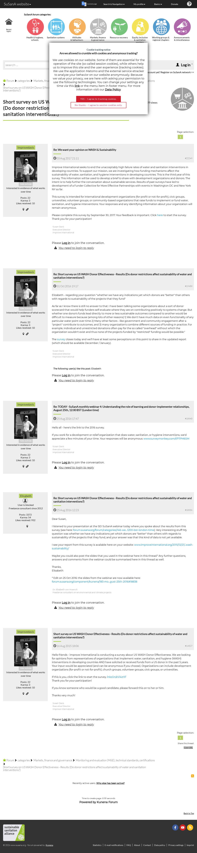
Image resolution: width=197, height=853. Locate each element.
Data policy (159, 845)
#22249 (188, 158)
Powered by (87, 802)
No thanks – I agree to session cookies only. (98, 105)
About (137, 845)
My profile (138, 4)
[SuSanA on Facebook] (175, 827)
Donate (174, 4)
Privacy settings (175, 845)
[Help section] (189, 4)
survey (61, 339)
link (77, 86)
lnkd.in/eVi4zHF (116, 677)
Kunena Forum (107, 802)
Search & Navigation (113, 4)
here (160, 215)
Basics (157, 4)
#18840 (188, 418)
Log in (66, 243)
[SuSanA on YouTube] (183, 827)
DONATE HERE (185, 835)
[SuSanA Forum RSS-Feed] (190, 827)
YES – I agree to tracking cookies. (98, 99)
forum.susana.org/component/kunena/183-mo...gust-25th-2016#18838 (94, 581)
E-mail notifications (114, 845)
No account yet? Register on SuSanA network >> (168, 72)
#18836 (188, 510)
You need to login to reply (76, 248)
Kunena (49, 845)
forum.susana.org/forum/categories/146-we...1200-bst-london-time (113, 530)
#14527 (188, 645)
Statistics (97, 845)
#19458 (188, 286)
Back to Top (189, 813)
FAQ (129, 845)
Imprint (190, 845)
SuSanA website (16, 4)
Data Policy (113, 89)
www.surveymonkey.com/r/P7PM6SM (166, 438)
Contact (147, 845)
